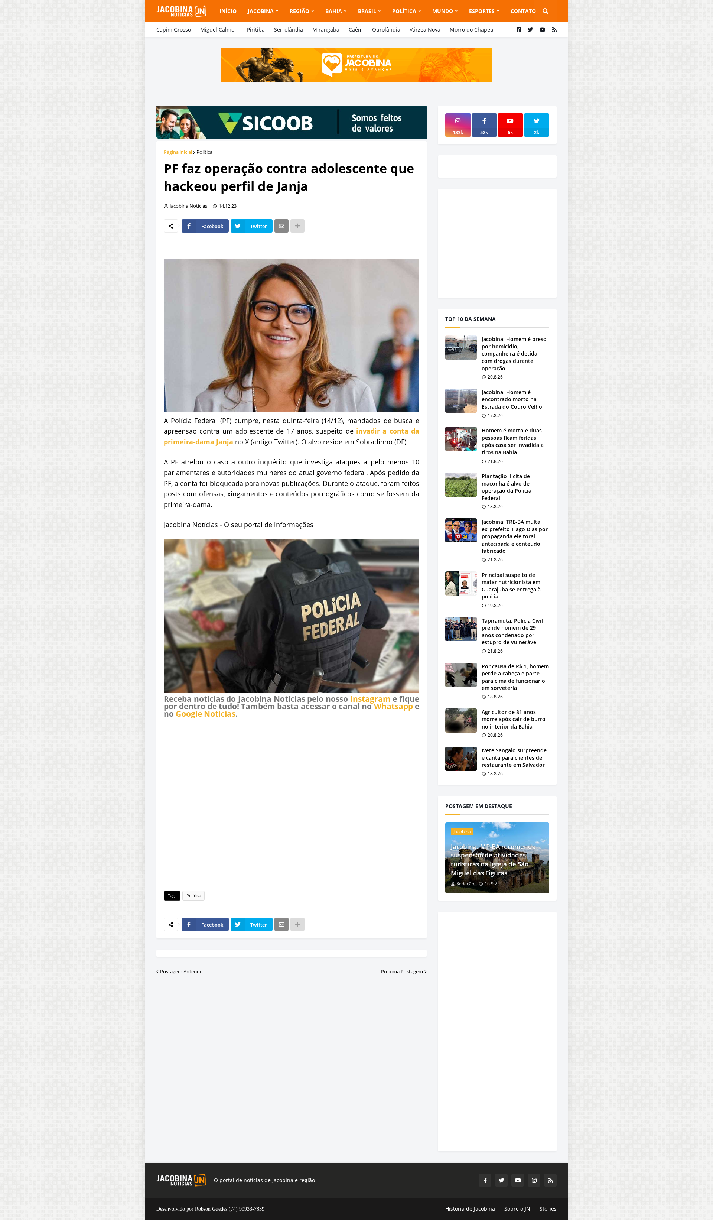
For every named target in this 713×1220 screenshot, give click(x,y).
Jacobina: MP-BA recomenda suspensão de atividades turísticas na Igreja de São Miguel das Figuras (493, 859)
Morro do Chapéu (472, 29)
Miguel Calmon (219, 29)
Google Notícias (205, 713)
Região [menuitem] (299, 10)
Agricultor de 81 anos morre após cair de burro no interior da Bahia (514, 719)
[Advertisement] (291, 803)
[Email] (281, 226)
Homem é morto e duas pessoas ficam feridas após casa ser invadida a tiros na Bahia (513, 441)
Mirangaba (325, 29)
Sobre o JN (517, 1208)
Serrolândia (288, 29)
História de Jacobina (470, 1208)
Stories (548, 1208)
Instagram (370, 699)
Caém (356, 29)
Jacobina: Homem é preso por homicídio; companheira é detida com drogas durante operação (514, 353)
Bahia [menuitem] (333, 10)
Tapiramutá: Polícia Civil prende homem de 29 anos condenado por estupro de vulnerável (512, 631)
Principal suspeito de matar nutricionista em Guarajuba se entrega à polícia (511, 585)
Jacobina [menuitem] (261, 10)
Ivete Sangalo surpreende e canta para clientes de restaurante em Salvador (514, 757)
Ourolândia (386, 29)
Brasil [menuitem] (367, 10)
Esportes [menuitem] (482, 10)
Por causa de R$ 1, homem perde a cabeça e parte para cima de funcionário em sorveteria (515, 677)
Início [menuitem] (228, 10)
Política (204, 152)
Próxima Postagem (402, 971)
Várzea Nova (425, 29)
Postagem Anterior (181, 971)
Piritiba (256, 29)
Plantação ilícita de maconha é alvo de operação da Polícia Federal (506, 487)
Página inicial (178, 152)
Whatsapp (393, 706)
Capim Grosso (173, 29)
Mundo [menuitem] (442, 10)
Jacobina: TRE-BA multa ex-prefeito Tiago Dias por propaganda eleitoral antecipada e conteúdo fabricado (515, 536)
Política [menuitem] (404, 10)
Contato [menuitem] (523, 10)
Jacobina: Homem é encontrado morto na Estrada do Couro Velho (512, 399)
